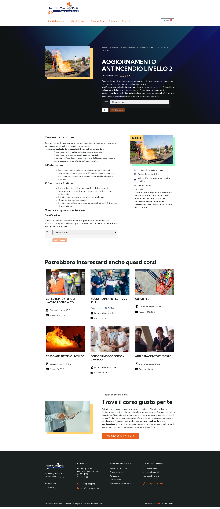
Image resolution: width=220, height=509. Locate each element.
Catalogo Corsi (97, 21)
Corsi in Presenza (56, 21)
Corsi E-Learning (78, 21)
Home (104, 47)
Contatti (126, 21)
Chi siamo (113, 21)
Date (106, 101)
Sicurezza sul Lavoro (117, 47)
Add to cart (117, 110)
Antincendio (133, 47)
